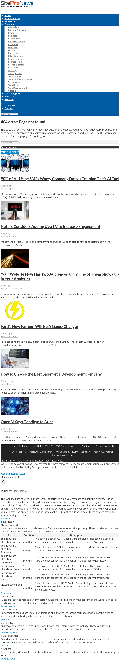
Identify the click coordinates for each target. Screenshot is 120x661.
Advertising (14, 27)
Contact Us (87, 446)
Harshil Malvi (7, 384)
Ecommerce (14, 38)
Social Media (14, 76)
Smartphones (15, 73)
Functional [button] (6, 593)
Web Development (17, 87)
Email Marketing (16, 41)
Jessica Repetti (8, 188)
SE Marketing (15, 61)
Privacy (99, 446)
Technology (14, 82)
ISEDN (75, 451)
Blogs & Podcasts (17, 29)
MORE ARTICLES (10, 152)
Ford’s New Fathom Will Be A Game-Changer (39, 326)
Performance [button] (8, 606)
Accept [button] (23, 473)
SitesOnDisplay (62, 451)
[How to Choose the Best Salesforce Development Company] (15, 367)
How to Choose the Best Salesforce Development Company (51, 374)
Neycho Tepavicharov (11, 288)
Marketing (13, 53)
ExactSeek (17, 451)
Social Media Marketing (20, 79)
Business (12, 35)
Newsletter (10, 21)
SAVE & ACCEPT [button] (9, 658)
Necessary (9, 521)
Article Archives (12, 18)
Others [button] (4, 645)
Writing (12, 90)
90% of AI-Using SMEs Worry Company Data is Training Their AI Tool (60, 178)
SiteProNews (31, 451)
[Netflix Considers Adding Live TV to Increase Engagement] (15, 219)
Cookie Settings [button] (9, 473)
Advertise (9, 96)
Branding (13, 32)
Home (7, 15)
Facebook (13, 44)
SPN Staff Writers (9, 236)
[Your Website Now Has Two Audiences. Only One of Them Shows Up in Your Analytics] (15, 266)
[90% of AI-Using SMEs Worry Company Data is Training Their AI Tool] (15, 171)
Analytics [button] (5, 619)
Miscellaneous (15, 56)
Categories (10, 24)
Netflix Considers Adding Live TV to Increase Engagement (50, 226)
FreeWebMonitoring (62, 455)
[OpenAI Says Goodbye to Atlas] (15, 414)
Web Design (14, 85)
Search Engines (16, 58)
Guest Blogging (12, 93)
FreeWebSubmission (103, 451)
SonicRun (85, 451)
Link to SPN (43, 446)
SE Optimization (16, 64)
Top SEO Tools (58, 446)
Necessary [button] (6, 518)
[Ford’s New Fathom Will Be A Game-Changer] (15, 319)
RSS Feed (9, 99)
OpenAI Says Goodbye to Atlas (27, 421)
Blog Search (46, 451)
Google (11, 50)
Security (12, 70)
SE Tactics (13, 67)
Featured (13, 47)
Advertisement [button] (9, 632)
